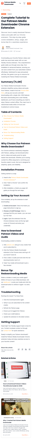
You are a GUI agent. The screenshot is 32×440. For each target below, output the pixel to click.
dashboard (7, 282)
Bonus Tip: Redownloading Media (14, 132)
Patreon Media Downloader (10, 3)
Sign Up (29, 3)
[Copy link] (29, 349)
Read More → (25, 394)
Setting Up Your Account (11, 124)
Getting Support (8, 138)
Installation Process (10, 121)
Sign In (24, 3)
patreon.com (10, 245)
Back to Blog (6, 10)
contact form (7, 330)
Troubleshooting (9, 135)
